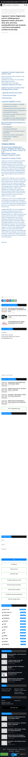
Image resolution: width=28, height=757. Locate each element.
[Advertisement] (14, 38)
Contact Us (17, 751)
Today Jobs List (8, 9)
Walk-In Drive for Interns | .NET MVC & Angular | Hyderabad (17, 389)
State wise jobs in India (6, 688)
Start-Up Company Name (14, 599)
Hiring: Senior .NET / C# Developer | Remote (16, 667)
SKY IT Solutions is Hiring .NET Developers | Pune (15, 673)
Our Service (11, 751)
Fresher (12, 621)
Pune (12, 624)
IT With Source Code (5, 690)
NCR (12, 629)
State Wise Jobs (14, 573)
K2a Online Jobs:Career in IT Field (14, 2)
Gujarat (12, 641)
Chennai (12, 627)
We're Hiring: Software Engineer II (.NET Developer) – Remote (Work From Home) (17, 310)
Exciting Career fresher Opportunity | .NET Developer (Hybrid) (17, 383)
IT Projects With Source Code (14, 580)
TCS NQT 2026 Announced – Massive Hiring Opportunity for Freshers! (16, 322)
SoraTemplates (10, 753)
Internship (12, 644)
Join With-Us (14, 564)
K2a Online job (5, 32)
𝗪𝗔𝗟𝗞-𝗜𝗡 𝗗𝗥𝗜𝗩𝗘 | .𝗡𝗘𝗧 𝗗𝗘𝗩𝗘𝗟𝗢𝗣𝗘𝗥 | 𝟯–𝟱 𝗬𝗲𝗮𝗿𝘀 (17, 655)
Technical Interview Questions (14, 584)
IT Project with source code (12, 749)
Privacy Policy (17, 700)
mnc (12, 632)
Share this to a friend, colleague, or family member (20, 689)
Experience (12, 618)
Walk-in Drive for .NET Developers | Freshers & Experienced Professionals (16, 401)
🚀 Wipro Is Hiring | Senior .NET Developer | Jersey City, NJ (15, 661)
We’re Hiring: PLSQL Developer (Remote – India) (17, 316)
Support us (22, 754)
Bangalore (12, 609)
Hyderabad (12, 615)
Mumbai (12, 635)
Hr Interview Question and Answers (14, 594)
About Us (3, 700)
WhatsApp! (4, 754)
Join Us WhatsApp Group (14, 408)
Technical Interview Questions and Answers (19, 693)
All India (6, 297)
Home (2, 9)
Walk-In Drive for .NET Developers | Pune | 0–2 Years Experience (16, 679)
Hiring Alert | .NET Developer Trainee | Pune (17, 742)
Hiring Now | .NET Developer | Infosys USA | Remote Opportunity (17, 395)
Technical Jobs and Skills (14, 589)
